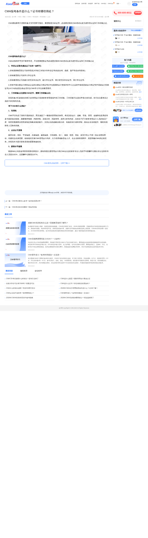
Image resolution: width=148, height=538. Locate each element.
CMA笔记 (103, 3)
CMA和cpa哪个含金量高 (114, 66)
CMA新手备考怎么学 (120, 76)
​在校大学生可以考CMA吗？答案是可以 (20, 283)
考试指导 (35, 17)
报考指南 (77, 3)
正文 (48, 17)
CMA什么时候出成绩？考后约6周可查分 (20, 288)
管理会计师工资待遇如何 (134, 66)
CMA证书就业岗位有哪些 (113, 71)
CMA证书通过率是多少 (138, 76)
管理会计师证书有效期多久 (134, 71)
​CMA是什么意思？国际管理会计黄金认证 (75, 279)
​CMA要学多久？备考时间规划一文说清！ (44, 255)
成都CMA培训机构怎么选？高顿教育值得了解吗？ (48, 223)
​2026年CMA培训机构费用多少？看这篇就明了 (77, 298)
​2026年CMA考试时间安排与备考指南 (19, 298)
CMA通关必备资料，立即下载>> (57, 163)
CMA (25, 3)
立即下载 (137, 119)
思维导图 (83, 3)
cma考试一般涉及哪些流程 (124, 87)
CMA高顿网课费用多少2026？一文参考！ (45, 239)
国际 (24, 17)
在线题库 (90, 3)
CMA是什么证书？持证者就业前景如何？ (75, 283)
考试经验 (43, 17)
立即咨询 (138, 12)
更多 (118, 3)
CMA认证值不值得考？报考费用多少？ (20, 293)
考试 (19, 17)
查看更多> (138, 21)
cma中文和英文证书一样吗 (124, 94)
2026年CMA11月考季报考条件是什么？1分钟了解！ (79, 288)
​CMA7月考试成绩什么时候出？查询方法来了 (22, 279)
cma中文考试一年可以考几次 (125, 101)
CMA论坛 (110, 3)
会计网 (14, 17)
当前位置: (8, 17)
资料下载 (96, 3)
